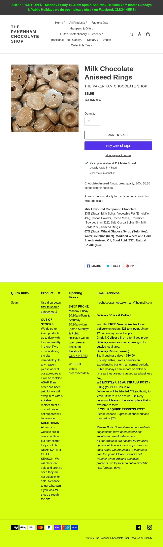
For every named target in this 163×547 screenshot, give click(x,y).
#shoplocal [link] (106, 187)
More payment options (118, 155)
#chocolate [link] (91, 187)
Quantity (89, 113)
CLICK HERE (78, 355)
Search (15, 302)
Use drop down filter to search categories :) (51, 307)
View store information (102, 173)
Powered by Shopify (141, 538)
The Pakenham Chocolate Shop (25, 34)
